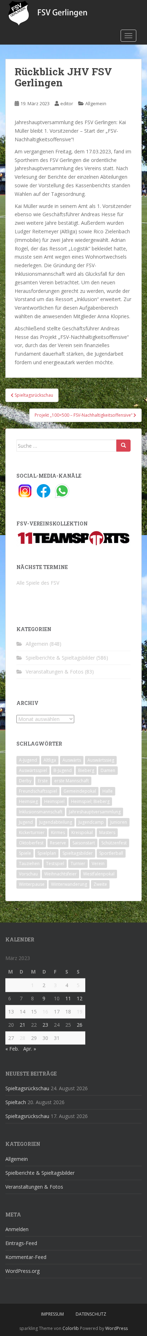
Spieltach (15, 1102)
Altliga (50, 760)
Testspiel (55, 863)
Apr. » (29, 1048)
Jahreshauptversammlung (95, 812)
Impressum (52, 1314)
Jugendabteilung (55, 822)
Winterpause (32, 884)
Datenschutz (91, 1314)
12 (79, 998)
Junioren (118, 822)
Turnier (78, 863)
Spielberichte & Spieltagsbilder (60, 657)
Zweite (100, 884)
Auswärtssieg (100, 760)
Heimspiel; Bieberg (90, 801)
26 (79, 1024)
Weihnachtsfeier (60, 874)
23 (45, 1024)
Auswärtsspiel (33, 770)
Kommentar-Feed (25, 1257)
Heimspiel (54, 801)
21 (22, 1024)
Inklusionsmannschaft (40, 812)
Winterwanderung (69, 884)
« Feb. (12, 1048)
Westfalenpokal (99, 874)
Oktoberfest (31, 843)
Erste (43, 781)
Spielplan (46, 853)
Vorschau (28, 874)
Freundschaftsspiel (38, 791)
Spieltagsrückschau (27, 1088)
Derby (25, 781)
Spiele (25, 853)
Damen (108, 770)
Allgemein (95, 103)
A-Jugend (28, 760)
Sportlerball (111, 853)
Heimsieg (28, 801)
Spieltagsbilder (77, 853)
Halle (107, 791)
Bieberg (86, 770)
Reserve (58, 843)
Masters (107, 832)
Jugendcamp (91, 822)
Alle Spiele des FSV (37, 582)
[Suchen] (123, 446)
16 (45, 1011)
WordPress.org (22, 1271)
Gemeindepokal (80, 791)
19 (79, 1011)
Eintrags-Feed (21, 1243)
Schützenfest (114, 843)
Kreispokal (82, 832)
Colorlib (70, 1328)
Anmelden (17, 1229)
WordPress (116, 1328)
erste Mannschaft (71, 781)
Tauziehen (29, 863)
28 (22, 1038)
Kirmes (58, 832)
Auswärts (71, 760)
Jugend (26, 822)
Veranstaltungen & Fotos (54, 671)
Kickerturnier (32, 832)
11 (68, 998)
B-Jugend (63, 770)
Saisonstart (83, 843)
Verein (98, 863)
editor (66, 103)
